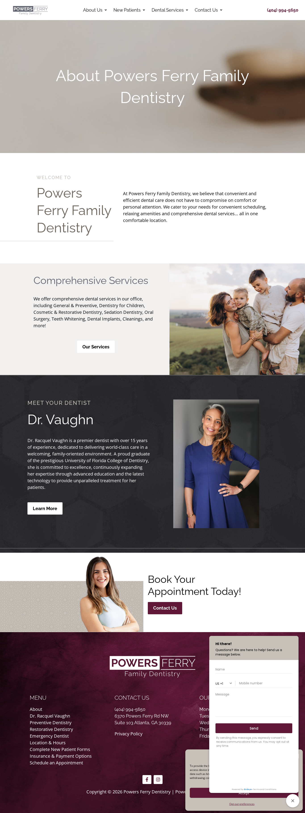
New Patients (127, 10)
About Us (92, 10)
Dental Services (168, 10)
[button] (95, 10)
